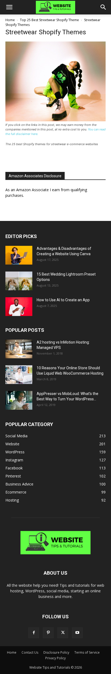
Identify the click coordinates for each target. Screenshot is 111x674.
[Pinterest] (48, 632)
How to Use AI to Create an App (63, 300)
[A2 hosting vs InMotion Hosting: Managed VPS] (18, 349)
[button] (9, 7)
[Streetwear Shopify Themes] (55, 120)
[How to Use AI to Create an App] (18, 306)
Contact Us (30, 652)
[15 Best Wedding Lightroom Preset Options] (18, 281)
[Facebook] (33, 632)
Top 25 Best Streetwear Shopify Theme (49, 20)
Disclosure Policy (56, 652)
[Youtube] (77, 632)
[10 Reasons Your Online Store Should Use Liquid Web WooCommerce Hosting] (18, 374)
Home (10, 20)
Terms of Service (87, 652)
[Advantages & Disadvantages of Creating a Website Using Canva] (18, 255)
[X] (62, 632)
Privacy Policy (55, 658)
